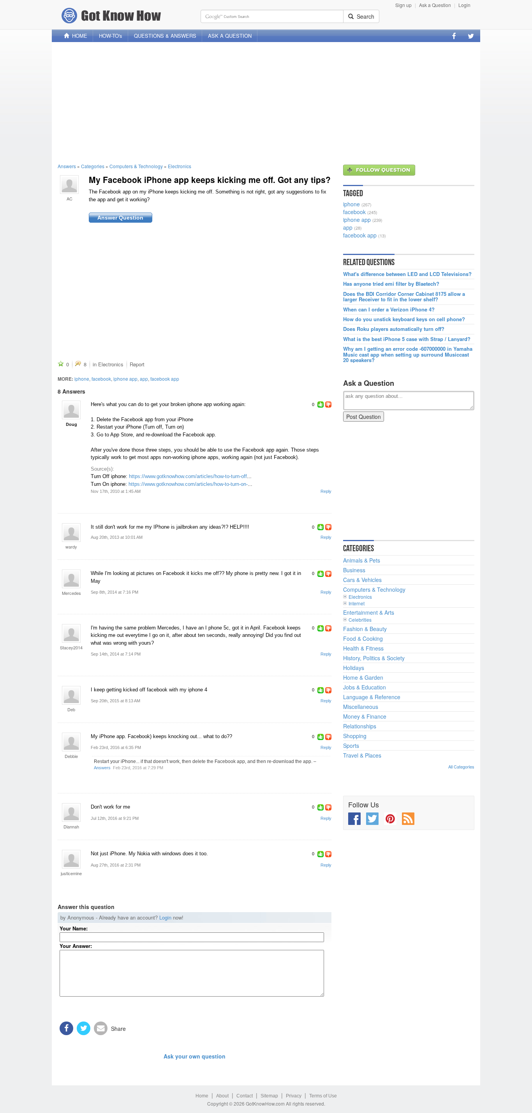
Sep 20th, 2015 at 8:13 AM (115, 700)
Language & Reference (371, 697)
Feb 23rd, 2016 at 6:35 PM (116, 747)
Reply (326, 491)
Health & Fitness (363, 648)
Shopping (354, 736)
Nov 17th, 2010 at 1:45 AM (116, 491)
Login (464, 5)
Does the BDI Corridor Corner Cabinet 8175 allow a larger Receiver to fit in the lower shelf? (404, 296)
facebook (101, 378)
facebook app (164, 378)
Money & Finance (364, 716)
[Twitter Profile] (471, 36)
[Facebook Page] (454, 36)
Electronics (179, 166)
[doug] (71, 410)
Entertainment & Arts (368, 612)
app (144, 378)
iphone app (125, 378)
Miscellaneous (360, 706)
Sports (351, 745)
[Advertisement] (266, 102)
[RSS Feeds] (408, 818)
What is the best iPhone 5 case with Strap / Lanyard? (406, 339)
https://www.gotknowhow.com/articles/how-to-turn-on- (188, 484)
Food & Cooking (363, 638)
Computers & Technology (136, 166)
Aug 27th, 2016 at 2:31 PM (116, 865)
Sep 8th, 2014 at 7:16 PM (114, 592)
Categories (92, 166)
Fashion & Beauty (365, 629)
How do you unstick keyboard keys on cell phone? (404, 319)
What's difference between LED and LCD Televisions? (407, 274)
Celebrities (360, 619)
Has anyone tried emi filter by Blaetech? (391, 284)
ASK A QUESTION (230, 35)
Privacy (293, 1096)
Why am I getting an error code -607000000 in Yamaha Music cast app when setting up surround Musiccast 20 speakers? (407, 354)
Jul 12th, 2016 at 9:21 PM (115, 818)
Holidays (353, 668)
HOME (78, 35)
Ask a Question (435, 5)
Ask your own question (194, 1056)
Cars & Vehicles (362, 580)
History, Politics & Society (374, 658)
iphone (81, 378)
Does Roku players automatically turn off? (393, 329)
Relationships (359, 726)
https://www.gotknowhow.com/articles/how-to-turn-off (188, 476)
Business (354, 570)
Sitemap (269, 1096)
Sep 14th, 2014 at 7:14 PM (116, 654)
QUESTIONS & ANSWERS (165, 35)
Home (202, 1096)
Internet (357, 603)
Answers (67, 166)
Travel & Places (362, 755)
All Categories (461, 766)
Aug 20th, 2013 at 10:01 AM (117, 537)
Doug (71, 424)
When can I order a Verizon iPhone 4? (389, 309)
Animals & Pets (361, 560)
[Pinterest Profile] (390, 818)
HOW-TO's (110, 35)
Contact (244, 1096)
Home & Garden (363, 677)
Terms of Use (323, 1096)
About (222, 1096)
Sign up (403, 5)
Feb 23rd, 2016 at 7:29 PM (138, 767)
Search (364, 16)
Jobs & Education (364, 687)
